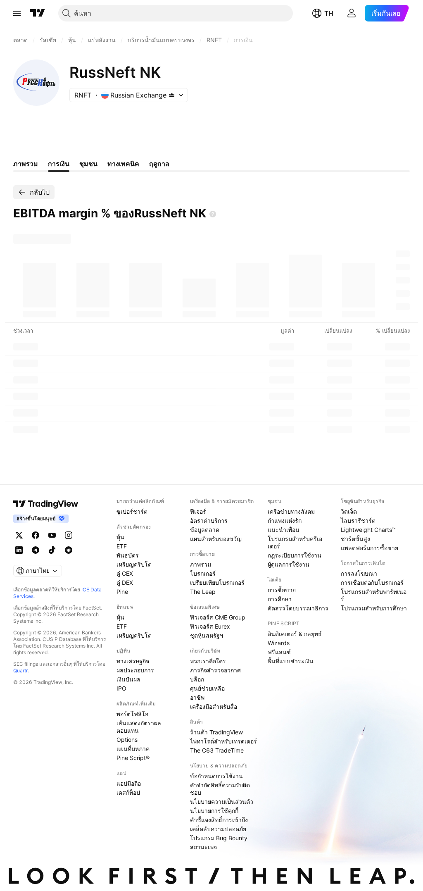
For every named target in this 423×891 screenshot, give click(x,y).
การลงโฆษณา (359, 573)
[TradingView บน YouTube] (52, 535)
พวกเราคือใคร (208, 661)
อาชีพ (197, 697)
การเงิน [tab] (58, 164)
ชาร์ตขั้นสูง (355, 538)
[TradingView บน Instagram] (68, 535)
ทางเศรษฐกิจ (132, 661)
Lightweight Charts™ (368, 529)
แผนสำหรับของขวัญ (216, 538)
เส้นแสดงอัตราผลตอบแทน (138, 726)
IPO (121, 688)
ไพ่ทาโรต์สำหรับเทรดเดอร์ (223, 741)
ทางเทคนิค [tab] (123, 164)
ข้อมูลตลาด (204, 529)
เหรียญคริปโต (134, 564)
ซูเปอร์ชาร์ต (131, 511)
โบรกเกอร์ (203, 573)
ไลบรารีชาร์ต (358, 520)
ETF (121, 546)
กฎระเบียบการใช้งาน (294, 555)
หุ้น (120, 537)
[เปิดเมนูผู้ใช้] (17, 13)
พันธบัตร (127, 555)
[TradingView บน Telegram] (35, 550)
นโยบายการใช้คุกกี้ (214, 810)
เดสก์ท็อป (128, 792)
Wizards (279, 642)
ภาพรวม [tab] (25, 164)
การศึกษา (280, 599)
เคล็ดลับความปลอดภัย (218, 828)
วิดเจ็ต (349, 511)
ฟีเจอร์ (198, 511)
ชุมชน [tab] (88, 164)
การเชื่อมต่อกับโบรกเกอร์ (372, 582)
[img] (172, 95)
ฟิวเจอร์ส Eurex (210, 626)
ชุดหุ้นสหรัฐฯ (206, 635)
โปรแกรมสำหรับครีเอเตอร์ (295, 542)
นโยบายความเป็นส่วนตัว (221, 801)
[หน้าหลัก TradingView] (37, 13)
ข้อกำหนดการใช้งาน (216, 775)
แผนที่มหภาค (133, 748)
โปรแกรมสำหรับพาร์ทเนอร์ (373, 595)
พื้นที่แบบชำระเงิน (291, 661)
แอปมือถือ (128, 783)
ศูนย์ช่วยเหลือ (207, 688)
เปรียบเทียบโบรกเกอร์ (217, 582)
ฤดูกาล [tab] (159, 164)
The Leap (203, 591)
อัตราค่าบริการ (209, 520)
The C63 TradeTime (217, 750)
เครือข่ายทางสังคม (291, 511)
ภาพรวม (200, 564)
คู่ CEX (124, 573)
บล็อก (197, 679)
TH (328, 13)
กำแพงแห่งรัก (285, 520)
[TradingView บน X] (19, 535)
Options (127, 739)
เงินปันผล (128, 679)
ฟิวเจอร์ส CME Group (217, 617)
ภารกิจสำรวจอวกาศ (215, 670)
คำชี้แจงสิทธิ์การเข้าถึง (219, 819)
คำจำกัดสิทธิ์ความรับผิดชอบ (220, 788)
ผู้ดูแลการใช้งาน (288, 564)
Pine (122, 591)
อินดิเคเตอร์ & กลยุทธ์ (295, 633)
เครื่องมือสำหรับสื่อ (213, 706)
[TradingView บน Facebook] (35, 535)
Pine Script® (133, 757)
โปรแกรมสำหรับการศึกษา (374, 608)
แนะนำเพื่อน (283, 529)
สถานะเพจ (203, 846)
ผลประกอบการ (135, 670)
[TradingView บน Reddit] (68, 550)
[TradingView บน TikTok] (52, 550)
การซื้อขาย (282, 589)
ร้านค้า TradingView (216, 732)
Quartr (20, 670)
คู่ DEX (124, 582)
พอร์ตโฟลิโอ (132, 713)
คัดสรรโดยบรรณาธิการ (298, 608)
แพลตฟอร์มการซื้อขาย (369, 547)
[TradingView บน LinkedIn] (19, 550)
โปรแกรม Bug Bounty (218, 837)
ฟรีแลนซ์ (279, 651)
